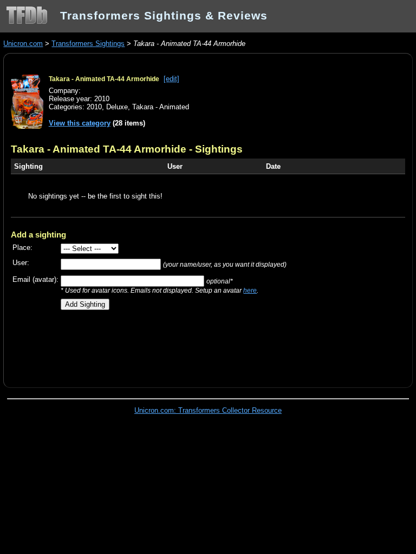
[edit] (171, 79)
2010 (94, 107)
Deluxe (117, 107)
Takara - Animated (160, 107)
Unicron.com (23, 43)
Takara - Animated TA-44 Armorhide (104, 79)
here (250, 290)
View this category (79, 123)
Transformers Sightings (88, 43)
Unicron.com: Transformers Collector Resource (208, 410)
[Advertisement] (137, 344)
